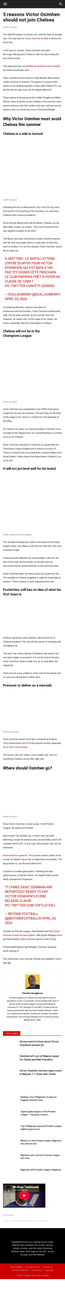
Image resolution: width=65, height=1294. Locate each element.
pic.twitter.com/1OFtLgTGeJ (30, 905)
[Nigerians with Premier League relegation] (10, 1175)
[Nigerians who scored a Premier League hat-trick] (10, 1161)
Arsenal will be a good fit (15, 855)
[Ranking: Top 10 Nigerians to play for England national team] (10, 1103)
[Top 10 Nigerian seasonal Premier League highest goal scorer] (10, 1132)
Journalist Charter (33, 1267)
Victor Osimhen (33, 38)
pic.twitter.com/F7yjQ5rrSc (30, 286)
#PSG (26, 263)
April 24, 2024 (16, 299)
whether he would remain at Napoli (43, 66)
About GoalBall (16, 1267)
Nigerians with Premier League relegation (41, 1170)
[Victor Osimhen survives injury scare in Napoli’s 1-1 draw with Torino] (10, 1076)
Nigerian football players (21, 1220)
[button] (61, 4)
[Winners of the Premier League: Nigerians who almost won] (10, 1146)
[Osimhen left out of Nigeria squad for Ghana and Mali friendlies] (10, 1062)
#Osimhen (13, 268)
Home (5, 1220)
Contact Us (47, 1267)
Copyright (49, 1270)
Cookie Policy (36, 1270)
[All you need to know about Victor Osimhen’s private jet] (10, 1047)
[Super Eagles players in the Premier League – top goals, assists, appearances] (10, 1117)
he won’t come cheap (16, 746)
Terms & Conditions (20, 1270)
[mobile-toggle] (5, 4)
